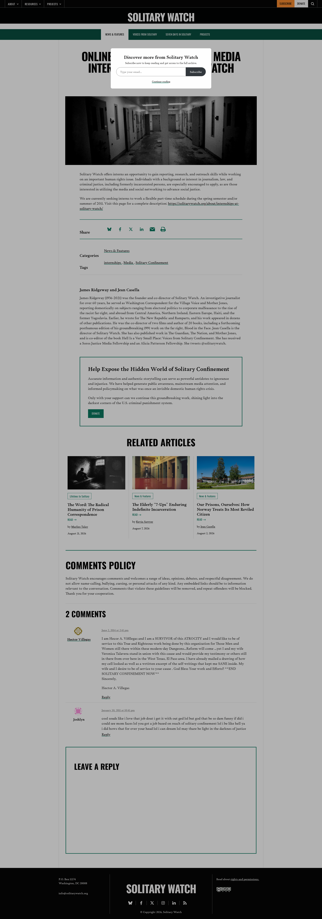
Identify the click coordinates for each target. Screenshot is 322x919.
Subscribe (196, 71)
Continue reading (161, 81)
